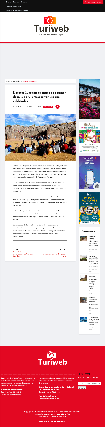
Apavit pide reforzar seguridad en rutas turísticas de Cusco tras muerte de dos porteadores (93, 241)
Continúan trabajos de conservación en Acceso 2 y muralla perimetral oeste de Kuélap (93, 282)
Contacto (24, 2)
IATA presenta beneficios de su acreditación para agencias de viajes (94, 320)
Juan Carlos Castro (19, 107)
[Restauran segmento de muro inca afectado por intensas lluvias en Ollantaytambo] (83, 300)
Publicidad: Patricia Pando (14, 6)
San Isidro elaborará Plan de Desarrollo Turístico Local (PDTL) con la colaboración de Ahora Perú (93, 261)
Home (8, 81)
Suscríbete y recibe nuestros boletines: (88, 378)
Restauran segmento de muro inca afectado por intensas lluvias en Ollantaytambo (94, 303)
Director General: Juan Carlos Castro (17, 10)
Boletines (16, 2)
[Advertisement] (52, 61)
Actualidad (16, 81)
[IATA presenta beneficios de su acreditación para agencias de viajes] (83, 319)
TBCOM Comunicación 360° (56, 422)
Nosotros (8, 2)
